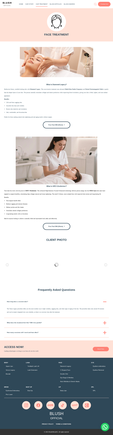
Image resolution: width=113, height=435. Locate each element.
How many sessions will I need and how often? (22, 332)
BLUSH (57, 416)
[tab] (56, 301)
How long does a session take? (17, 301)
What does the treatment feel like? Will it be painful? (24, 322)
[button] (104, 4)
